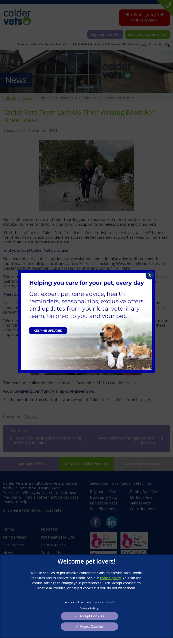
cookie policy (110, 578)
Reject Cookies (92, 626)
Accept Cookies (92, 616)
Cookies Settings (89, 608)
